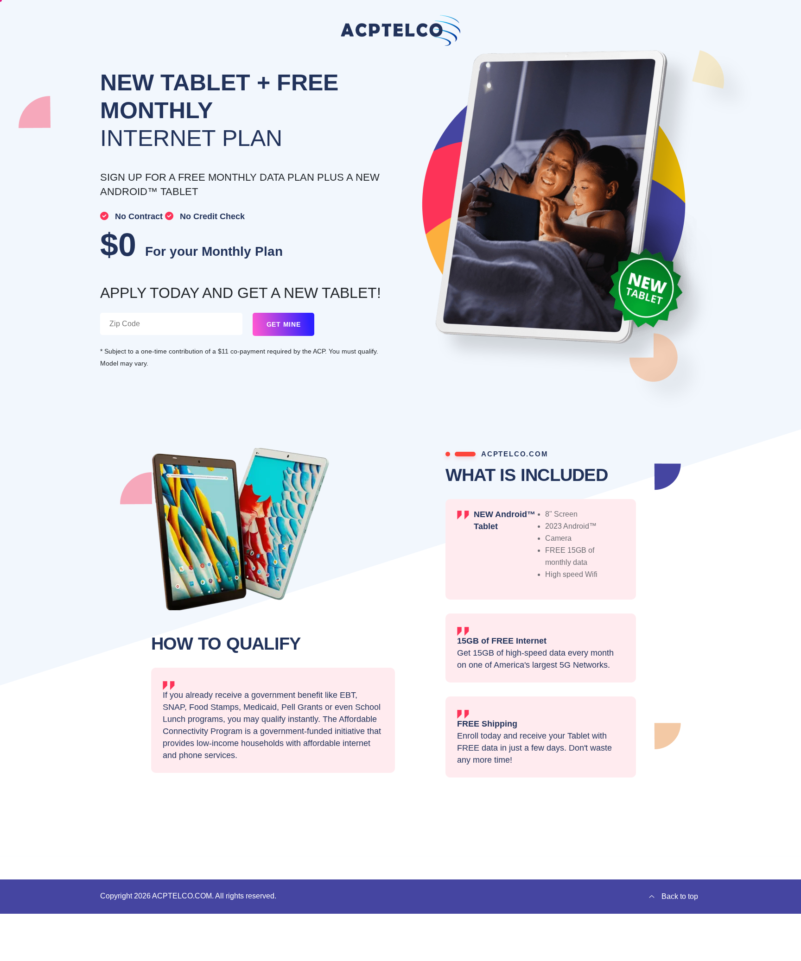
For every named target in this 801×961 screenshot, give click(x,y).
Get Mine (284, 324)
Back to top (679, 896)
